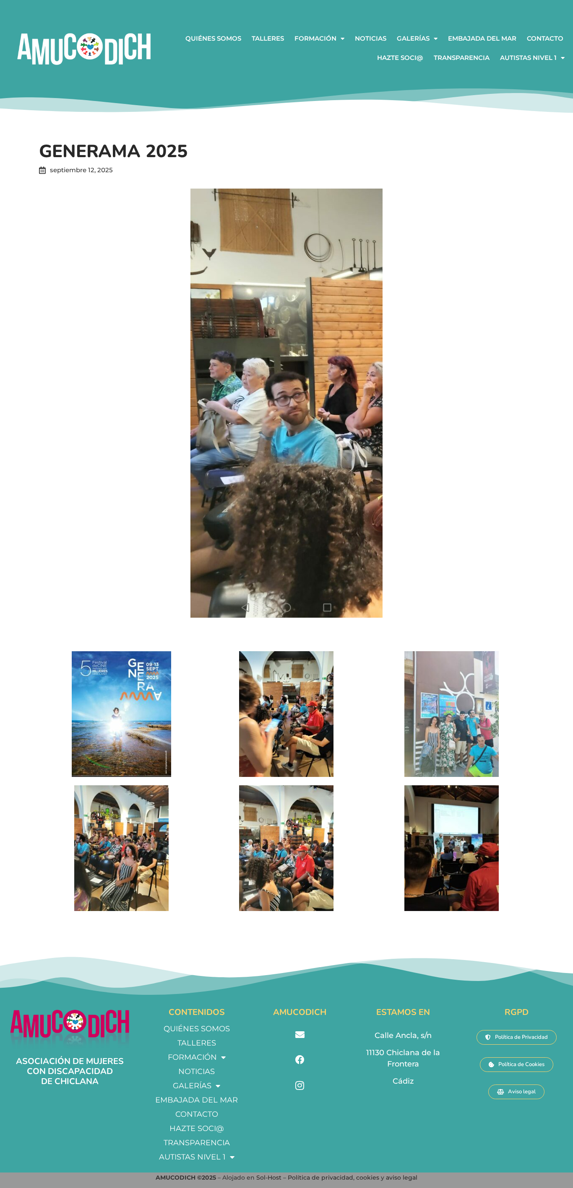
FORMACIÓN (315, 38)
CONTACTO (545, 38)
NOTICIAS (370, 38)
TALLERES (268, 38)
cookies (367, 1177)
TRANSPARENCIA (462, 58)
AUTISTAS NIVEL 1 (528, 58)
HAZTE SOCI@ (400, 58)
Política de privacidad (320, 1177)
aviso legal (401, 1177)
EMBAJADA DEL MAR (482, 38)
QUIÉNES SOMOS (213, 38)
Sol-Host (269, 1177)
